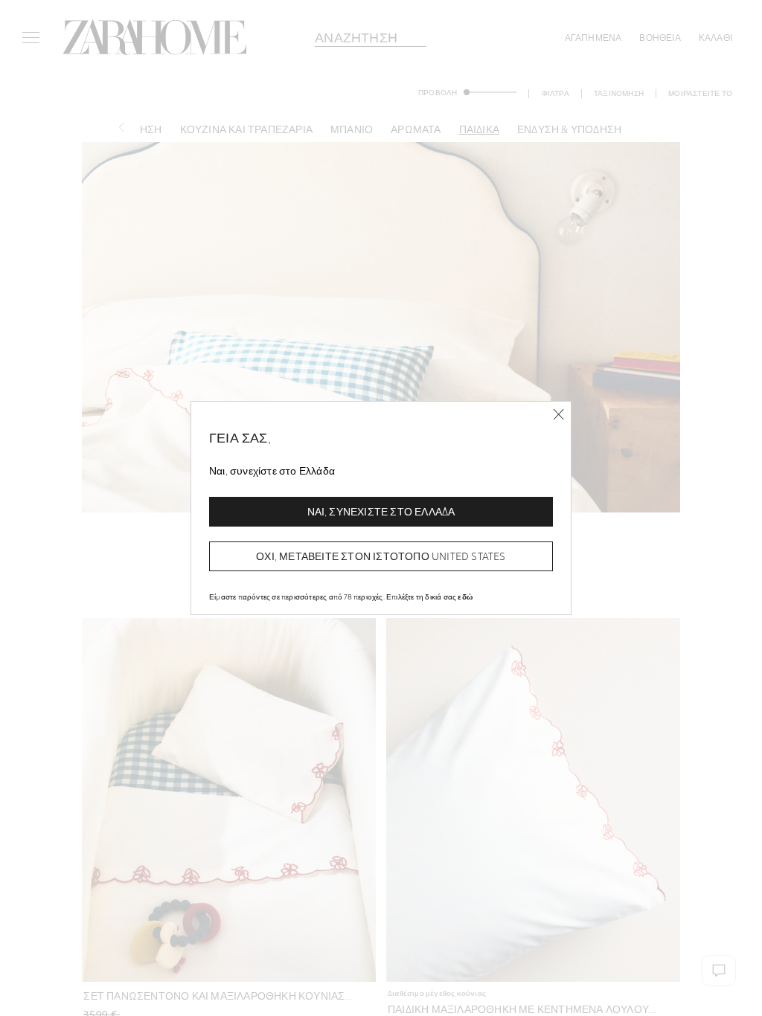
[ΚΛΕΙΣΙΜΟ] (558, 415)
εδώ (465, 596)
